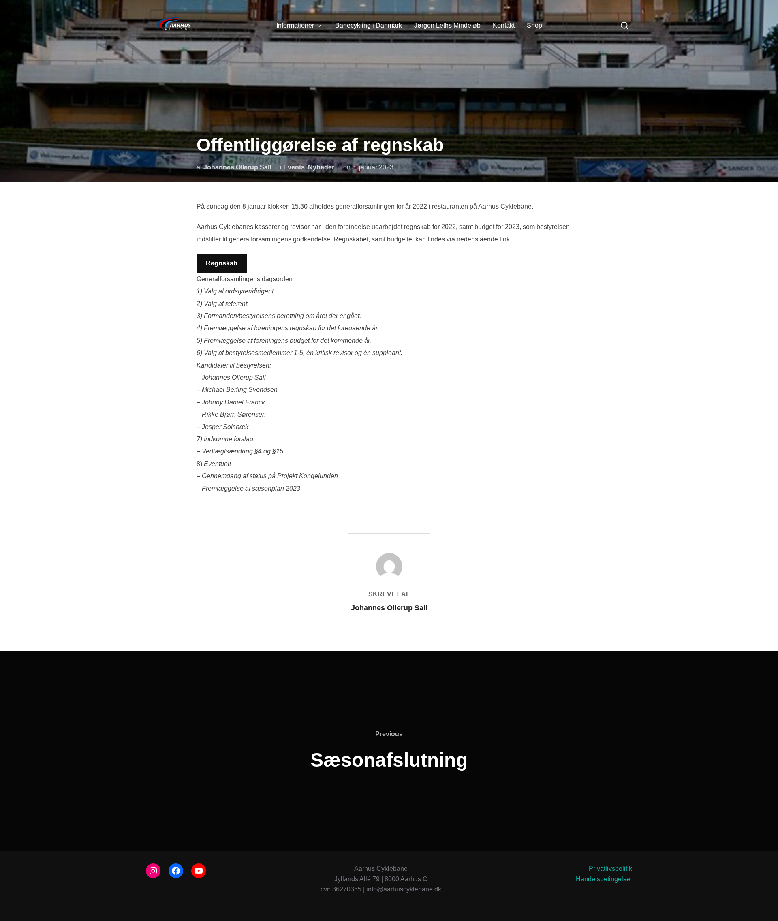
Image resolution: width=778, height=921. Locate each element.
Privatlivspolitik (610, 868)
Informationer (295, 25)
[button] (760, 11)
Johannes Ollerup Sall (237, 167)
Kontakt (504, 25)
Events (294, 167)
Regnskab (221, 263)
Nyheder (321, 167)
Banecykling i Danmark (368, 25)
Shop (534, 25)
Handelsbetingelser (604, 879)
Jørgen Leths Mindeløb (447, 25)
